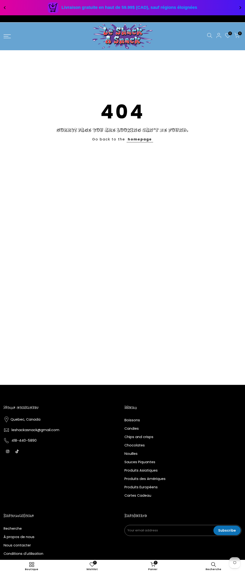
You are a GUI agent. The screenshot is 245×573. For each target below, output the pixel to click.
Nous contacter (17, 545)
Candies (131, 428)
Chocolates (134, 445)
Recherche (13, 528)
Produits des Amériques (145, 478)
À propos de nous (19, 536)
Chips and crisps (138, 436)
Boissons (132, 420)
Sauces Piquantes (139, 462)
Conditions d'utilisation (23, 553)
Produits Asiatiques (141, 470)
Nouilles (131, 453)
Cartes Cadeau (137, 495)
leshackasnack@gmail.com (35, 430)
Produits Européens (141, 487)
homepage (140, 139)
